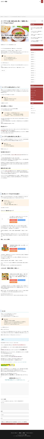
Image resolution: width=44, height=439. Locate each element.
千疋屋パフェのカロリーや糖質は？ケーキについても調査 (36, 35)
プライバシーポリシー (14, 432)
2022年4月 (33, 61)
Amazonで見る (13, 282)
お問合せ (20, 432)
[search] (42, 21)
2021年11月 (33, 72)
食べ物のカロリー (6, 16)
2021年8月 (33, 79)
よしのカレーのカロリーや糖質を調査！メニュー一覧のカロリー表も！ (36, 32)
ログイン (32, 106)
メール (2, 414)
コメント (2, 402)
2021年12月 (33, 70)
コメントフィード (33, 110)
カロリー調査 (4, 1)
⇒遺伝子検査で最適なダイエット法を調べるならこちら (15, 379)
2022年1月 (33, 68)
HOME (2, 16)
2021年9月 (33, 77)
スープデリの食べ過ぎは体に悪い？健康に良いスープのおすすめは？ (18, 16)
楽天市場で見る (13, 248)
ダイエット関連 (34, 90)
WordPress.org (33, 112)
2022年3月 (33, 63)
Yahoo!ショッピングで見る (21, 248)
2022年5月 (33, 59)
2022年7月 (33, 54)
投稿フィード (33, 108)
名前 (2, 411)
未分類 (32, 97)
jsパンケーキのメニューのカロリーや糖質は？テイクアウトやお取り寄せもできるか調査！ (36, 28)
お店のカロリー (34, 88)
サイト (2, 418)
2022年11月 (33, 52)
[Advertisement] (22, 9)
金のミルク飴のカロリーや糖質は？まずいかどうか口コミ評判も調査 (36, 38)
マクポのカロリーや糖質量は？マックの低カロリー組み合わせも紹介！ (36, 41)
